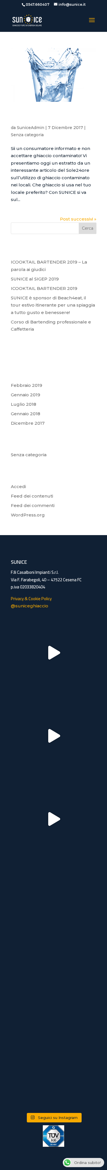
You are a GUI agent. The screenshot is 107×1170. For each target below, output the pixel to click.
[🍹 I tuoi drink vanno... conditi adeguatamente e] (54, 985)
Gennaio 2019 (25, 394)
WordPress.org (28, 515)
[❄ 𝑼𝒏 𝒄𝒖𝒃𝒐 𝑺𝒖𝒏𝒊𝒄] (54, 1068)
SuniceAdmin (30, 127)
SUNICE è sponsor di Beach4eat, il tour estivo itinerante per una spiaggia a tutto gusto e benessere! (53, 305)
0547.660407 (37, 4)
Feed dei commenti (32, 505)
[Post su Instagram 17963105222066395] (54, 819)
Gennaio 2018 (25, 413)
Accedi (18, 486)
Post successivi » (78, 219)
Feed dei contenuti (32, 496)
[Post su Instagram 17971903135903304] (54, 653)
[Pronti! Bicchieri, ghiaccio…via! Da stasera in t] (54, 736)
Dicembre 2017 (28, 423)
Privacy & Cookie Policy (31, 598)
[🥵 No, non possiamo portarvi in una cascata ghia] (54, 902)
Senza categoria (27, 134)
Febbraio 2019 (26, 385)
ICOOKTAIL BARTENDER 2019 (44, 288)
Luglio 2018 (23, 404)
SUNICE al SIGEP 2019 (35, 279)
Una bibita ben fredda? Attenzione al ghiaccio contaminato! (46, 117)
